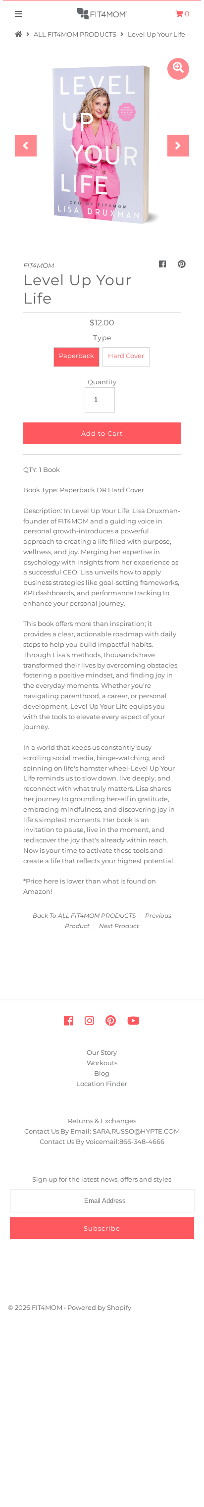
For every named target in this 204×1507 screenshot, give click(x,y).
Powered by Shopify (99, 1307)
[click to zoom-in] (178, 69)
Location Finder (101, 1084)
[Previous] (26, 145)
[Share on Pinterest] (182, 264)
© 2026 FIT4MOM (35, 1307)
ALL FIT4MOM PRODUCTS (75, 34)
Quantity (102, 382)
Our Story (102, 1052)
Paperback (76, 356)
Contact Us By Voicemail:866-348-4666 (102, 1141)
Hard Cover (126, 356)
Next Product (119, 926)
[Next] (178, 145)
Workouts (102, 1063)
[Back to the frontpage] (20, 34)
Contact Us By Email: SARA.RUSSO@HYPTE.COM (102, 1131)
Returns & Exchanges (102, 1121)
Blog (101, 1073)
